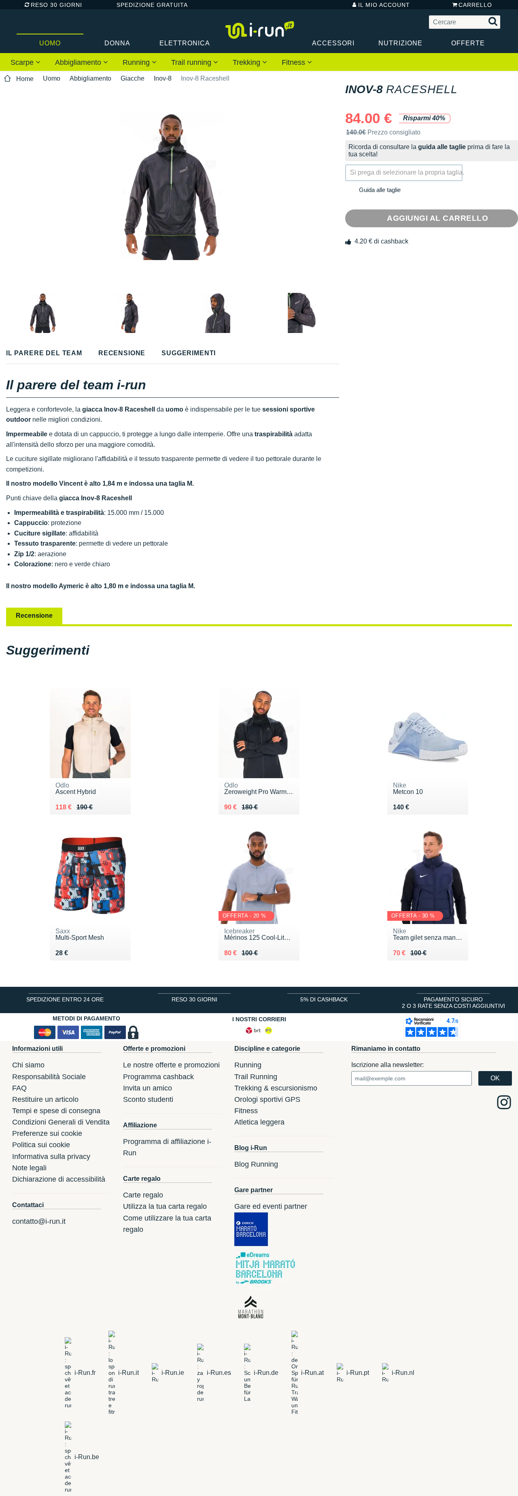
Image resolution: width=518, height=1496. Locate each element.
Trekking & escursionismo (275, 1088)
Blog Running (256, 1164)
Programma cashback (158, 1077)
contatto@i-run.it (39, 1221)
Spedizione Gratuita (149, 5)
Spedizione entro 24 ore (65, 999)
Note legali (29, 1168)
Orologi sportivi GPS (267, 1099)
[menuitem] (25, 62)
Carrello (475, 5)
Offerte (468, 43)
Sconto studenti (148, 1099)
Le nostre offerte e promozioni (171, 1065)
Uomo (50, 43)
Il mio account (384, 5)
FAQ (19, 1088)
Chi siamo (28, 1065)
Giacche (132, 78)
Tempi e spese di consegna (56, 1111)
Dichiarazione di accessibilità (58, 1179)
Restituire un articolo (45, 1099)
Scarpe (23, 62)
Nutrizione (400, 43)
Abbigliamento (79, 62)
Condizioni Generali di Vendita (61, 1122)
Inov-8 (163, 78)
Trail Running (255, 1077)
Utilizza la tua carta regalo (165, 1206)
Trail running (192, 62)
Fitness (294, 62)
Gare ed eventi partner (270, 1206)
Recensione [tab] (34, 615)
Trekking (247, 62)
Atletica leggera (259, 1122)
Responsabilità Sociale (49, 1077)
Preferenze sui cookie (47, 1133)
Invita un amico (147, 1088)
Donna (117, 43)
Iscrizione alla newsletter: (387, 1064)
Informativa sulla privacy (51, 1156)
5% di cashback (324, 999)
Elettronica (184, 43)
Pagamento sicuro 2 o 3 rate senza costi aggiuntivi (453, 1002)
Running (137, 62)
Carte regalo (143, 1195)
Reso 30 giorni (56, 5)
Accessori (333, 43)
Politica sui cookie (41, 1145)
